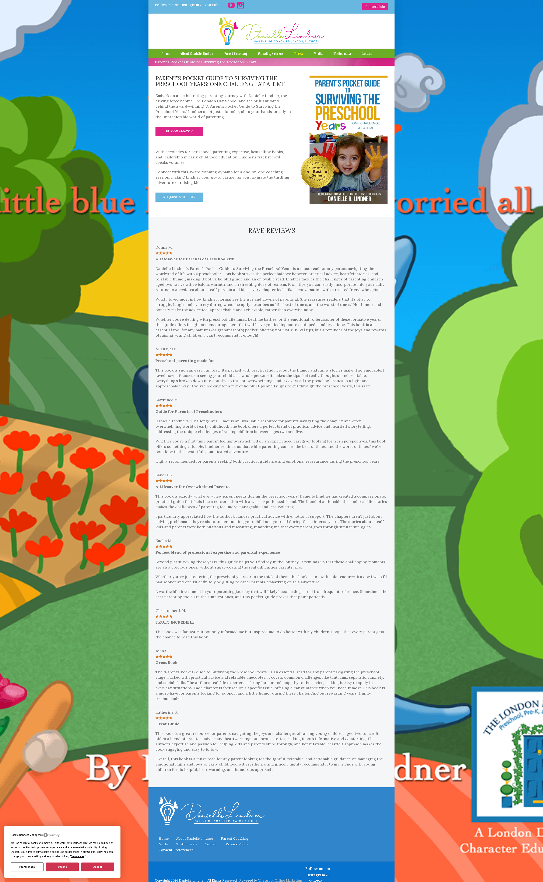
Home (164, 838)
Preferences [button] (77, 856)
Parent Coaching (234, 838)
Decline (62, 866)
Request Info (375, 7)
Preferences (27, 866)
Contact (211, 844)
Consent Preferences (176, 850)
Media (164, 844)
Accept (97, 866)
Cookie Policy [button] (94, 851)
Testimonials (186, 844)
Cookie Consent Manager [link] (25, 834)
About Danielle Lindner (194, 838)
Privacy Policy (237, 844)
